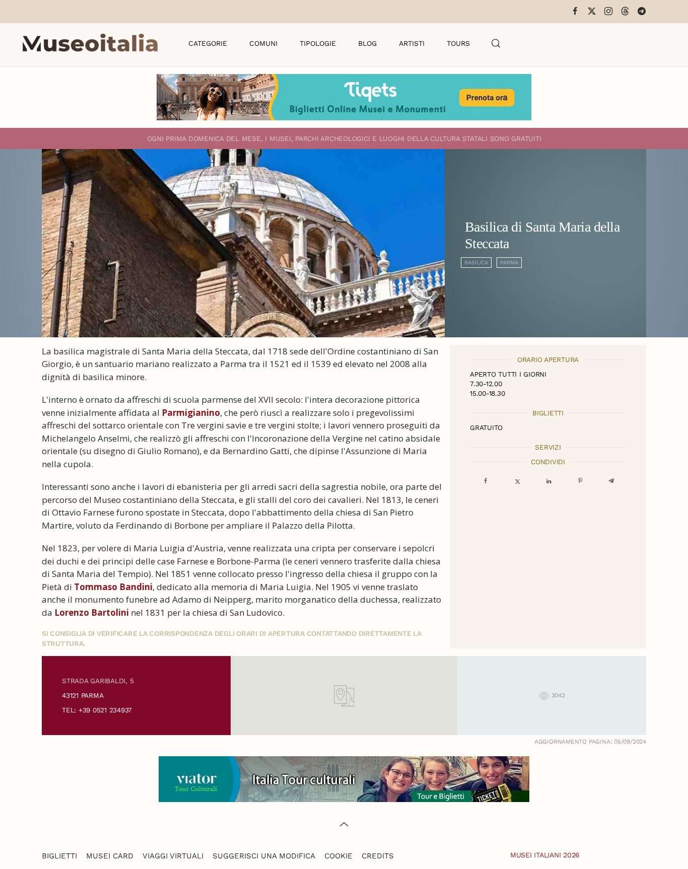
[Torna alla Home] (90, 43)
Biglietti (59, 855)
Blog (367, 43)
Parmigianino (191, 412)
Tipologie (318, 43)
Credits (378, 855)
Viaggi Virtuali (173, 855)
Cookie (338, 855)
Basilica (476, 262)
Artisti (412, 43)
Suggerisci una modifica (264, 855)
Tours (458, 43)
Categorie (207, 43)
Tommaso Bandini (113, 587)
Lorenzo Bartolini (91, 612)
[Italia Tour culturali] (344, 778)
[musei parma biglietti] (344, 96)
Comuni (263, 43)
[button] (496, 43)
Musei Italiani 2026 (545, 855)
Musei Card (109, 855)
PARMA (509, 262)
